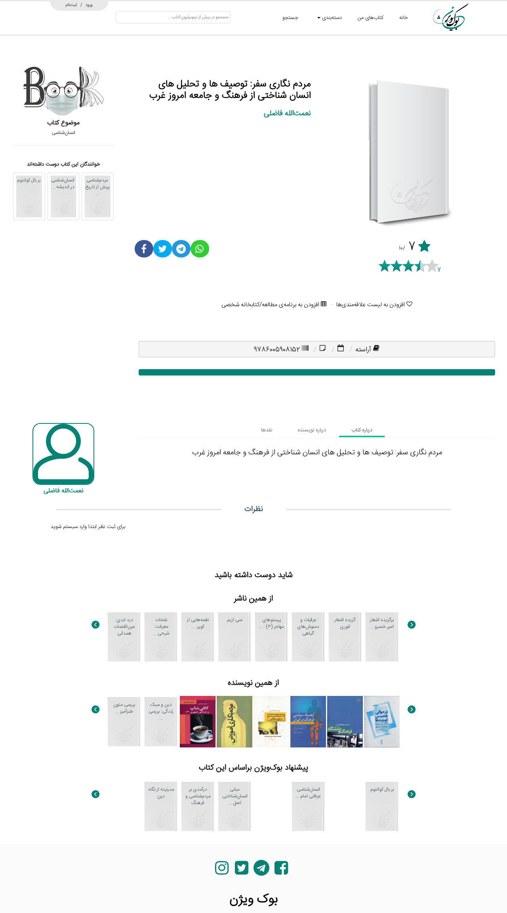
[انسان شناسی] (345, 806)
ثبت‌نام (71, 4)
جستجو (290, 17)
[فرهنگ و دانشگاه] (345, 721)
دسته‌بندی (331, 17)
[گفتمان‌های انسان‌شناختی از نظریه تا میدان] (271, 806)
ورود (89, 4)
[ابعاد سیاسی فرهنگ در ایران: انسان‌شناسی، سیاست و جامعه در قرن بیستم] (308, 721)
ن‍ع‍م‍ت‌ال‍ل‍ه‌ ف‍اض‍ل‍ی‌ (287, 113)
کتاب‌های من (370, 17)
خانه (403, 17)
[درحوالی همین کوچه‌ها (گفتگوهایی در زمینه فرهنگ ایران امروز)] (382, 721)
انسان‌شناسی (63, 133)
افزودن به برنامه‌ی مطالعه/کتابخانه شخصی (271, 305)
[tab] (362, 430)
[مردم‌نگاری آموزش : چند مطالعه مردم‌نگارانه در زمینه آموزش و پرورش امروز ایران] (234, 721)
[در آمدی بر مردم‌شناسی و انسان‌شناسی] (124, 806)
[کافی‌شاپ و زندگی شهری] (197, 721)
